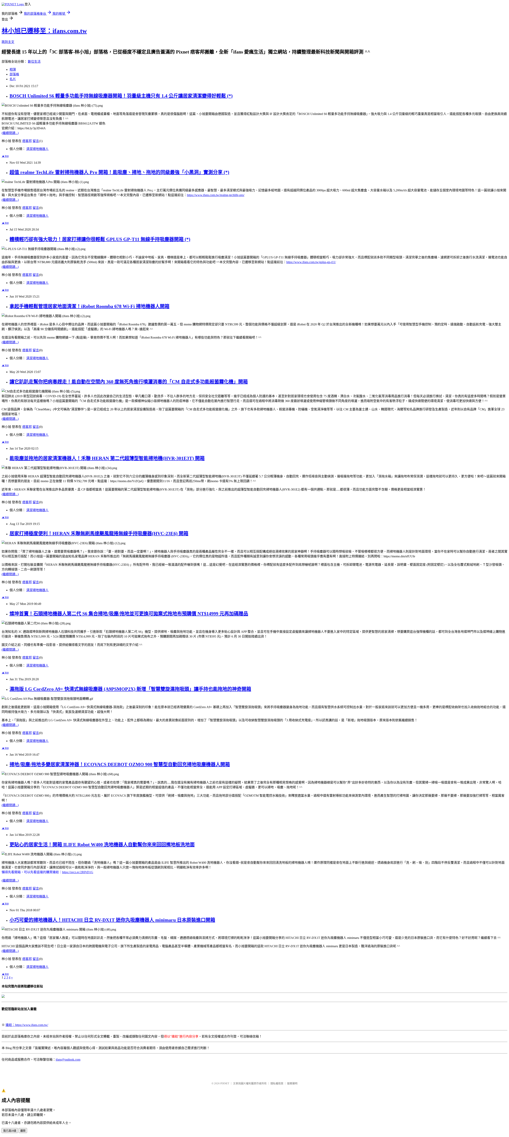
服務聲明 (292, 1083)
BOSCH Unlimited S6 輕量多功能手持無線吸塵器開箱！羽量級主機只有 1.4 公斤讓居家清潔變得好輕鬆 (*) (121, 95)
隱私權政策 (276, 1083)
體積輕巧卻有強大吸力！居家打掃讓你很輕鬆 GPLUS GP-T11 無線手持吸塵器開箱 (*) (100, 239)
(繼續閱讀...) (10, 133)
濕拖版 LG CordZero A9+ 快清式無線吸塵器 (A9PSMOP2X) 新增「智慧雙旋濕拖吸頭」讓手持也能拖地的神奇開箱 (130, 689)
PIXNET (224, 1083)
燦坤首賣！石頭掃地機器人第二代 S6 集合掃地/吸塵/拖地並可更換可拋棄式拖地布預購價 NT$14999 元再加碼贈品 (129, 613)
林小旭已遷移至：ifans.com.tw (44, 30)
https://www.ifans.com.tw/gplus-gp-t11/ (311, 262)
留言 (36, 141)
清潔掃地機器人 (37, 149)
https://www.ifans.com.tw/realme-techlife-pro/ (215, 195)
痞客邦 (27, 141)
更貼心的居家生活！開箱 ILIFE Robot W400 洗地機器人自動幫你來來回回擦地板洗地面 (102, 844)
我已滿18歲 (9, 1130)
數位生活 (34, 61)
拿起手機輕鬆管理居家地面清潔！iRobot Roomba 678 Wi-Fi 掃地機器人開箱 (89, 306)
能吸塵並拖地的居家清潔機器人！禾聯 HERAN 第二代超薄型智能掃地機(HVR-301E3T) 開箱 (107, 458)
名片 (13, 79)
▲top (5, 156)
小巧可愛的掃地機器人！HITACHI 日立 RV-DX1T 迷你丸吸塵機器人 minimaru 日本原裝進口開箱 (112, 920)
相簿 (13, 69)
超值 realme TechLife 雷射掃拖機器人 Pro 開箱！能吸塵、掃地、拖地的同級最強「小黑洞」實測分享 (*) (119, 172)
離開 (22, 1130)
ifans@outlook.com (68, 1059)
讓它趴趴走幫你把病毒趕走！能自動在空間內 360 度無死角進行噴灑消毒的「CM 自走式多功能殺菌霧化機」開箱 (129, 381)
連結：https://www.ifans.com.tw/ (27, 1025)
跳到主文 (8, 42)
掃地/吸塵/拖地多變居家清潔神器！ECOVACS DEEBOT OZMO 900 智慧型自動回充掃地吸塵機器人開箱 (120, 764)
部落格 (14, 74)
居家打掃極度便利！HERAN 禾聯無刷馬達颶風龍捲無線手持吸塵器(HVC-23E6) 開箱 (99, 533)
